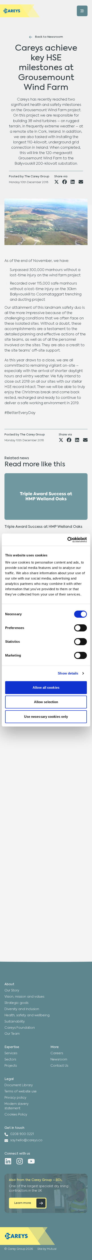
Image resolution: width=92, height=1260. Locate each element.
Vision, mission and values (24, 996)
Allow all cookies (46, 687)
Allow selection (46, 702)
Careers (56, 1053)
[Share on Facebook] (64, 182)
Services (10, 1053)
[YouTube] (31, 1161)
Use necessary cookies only (46, 716)
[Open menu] (82, 11)
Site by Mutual (46, 1249)
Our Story (11, 990)
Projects (10, 1065)
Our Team (12, 1033)
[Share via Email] (81, 182)
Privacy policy (15, 1097)
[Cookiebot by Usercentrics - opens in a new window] (67, 540)
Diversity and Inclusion (21, 1009)
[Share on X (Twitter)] (56, 182)
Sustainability (14, 1021)
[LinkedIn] (8, 1161)
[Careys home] (20, 10)
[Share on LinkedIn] (72, 182)
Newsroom (58, 1059)
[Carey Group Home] (27, 1236)
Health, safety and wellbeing (27, 1015)
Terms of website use (20, 1091)
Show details (68, 673)
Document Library (18, 1085)
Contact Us (59, 1065)
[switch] (80, 627)
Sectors (10, 1059)
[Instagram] (19, 1161)
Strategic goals (16, 1003)
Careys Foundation (19, 1027)
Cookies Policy (15, 1114)
